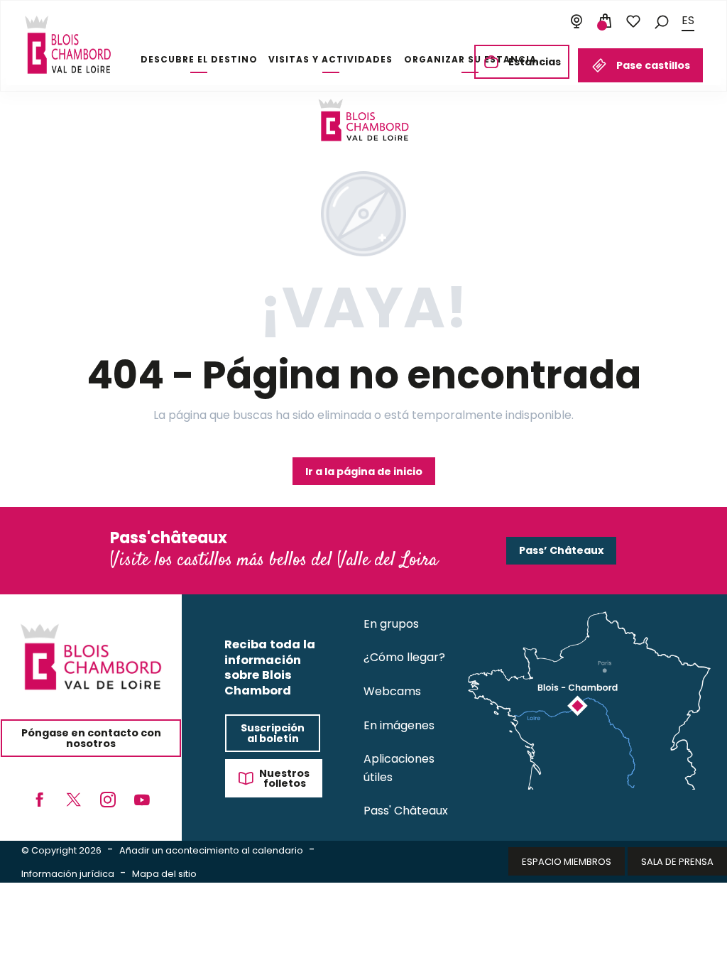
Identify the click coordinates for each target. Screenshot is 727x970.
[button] (661, 21)
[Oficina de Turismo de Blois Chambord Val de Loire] (67, 44)
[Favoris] (633, 21)
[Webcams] (576, 21)
